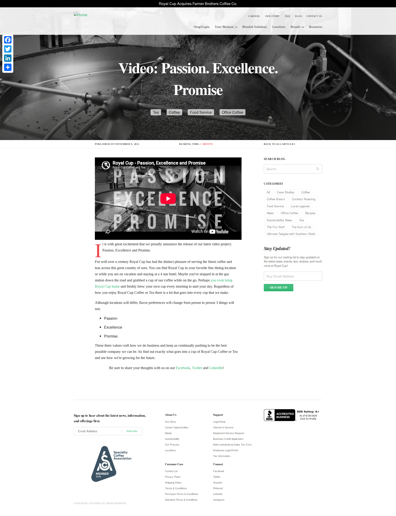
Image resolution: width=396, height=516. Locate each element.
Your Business (224, 26)
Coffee (174, 112)
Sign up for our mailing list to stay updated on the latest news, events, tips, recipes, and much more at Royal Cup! (293, 261)
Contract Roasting (303, 199)
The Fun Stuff (276, 227)
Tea (156, 112)
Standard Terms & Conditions (181, 499)
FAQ (287, 16)
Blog (298, 16)
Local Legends (300, 206)
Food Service (201, 112)
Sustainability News (279, 220)
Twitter (197, 368)
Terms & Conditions (176, 488)
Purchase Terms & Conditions (181, 494)
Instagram (218, 499)
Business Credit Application (228, 438)
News (270, 213)
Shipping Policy (173, 482)
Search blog (274, 159)
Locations (278, 26)
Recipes (310, 213)
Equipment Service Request (228, 433)
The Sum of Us (301, 227)
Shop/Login (201, 26)
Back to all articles (279, 144)
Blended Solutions (254, 26)
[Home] (108, 14)
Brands (295, 26)
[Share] (7, 67)
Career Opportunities (176, 427)
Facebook (183, 368)
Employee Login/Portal (225, 450)
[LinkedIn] (7, 58)
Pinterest (218, 488)
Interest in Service (223, 427)
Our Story (272, 16)
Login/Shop (219, 421)
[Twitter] (7, 49)
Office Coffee (232, 112)
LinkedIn (216, 368)
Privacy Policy (173, 476)
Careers (254, 16)
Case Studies (285, 192)
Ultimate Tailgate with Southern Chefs (291, 234)
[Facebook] (7, 39)
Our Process (172, 444)
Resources (315, 26)
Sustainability (172, 438)
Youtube (217, 482)
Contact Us (314, 16)
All (268, 192)
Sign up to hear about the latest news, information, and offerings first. (110, 418)
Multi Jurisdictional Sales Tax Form (232, 444)
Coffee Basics (276, 199)
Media (168, 433)
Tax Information (221, 456)
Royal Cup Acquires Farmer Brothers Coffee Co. (198, 3)
